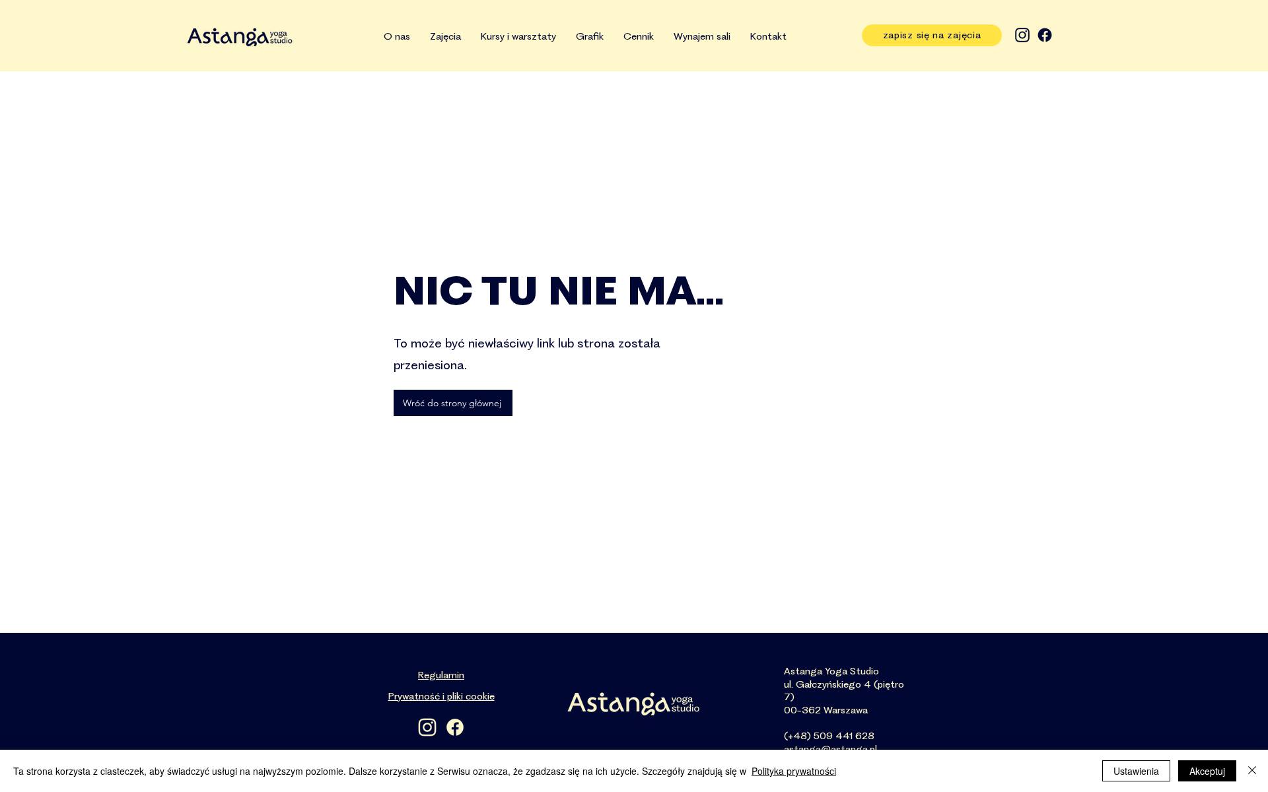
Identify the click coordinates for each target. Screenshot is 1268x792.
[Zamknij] (1252, 770)
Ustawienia (1136, 770)
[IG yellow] (427, 727)
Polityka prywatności (794, 770)
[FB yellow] (455, 727)
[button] (518, 37)
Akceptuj (1207, 770)
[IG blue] (1022, 35)
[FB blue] (1044, 35)
